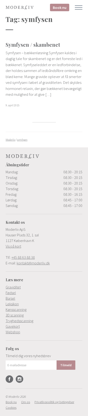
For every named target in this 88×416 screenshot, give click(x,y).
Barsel (10, 298)
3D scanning (15, 315)
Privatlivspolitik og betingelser (54, 402)
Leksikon (12, 304)
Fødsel (11, 292)
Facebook (9, 379)
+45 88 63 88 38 (23, 257)
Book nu (59, 7)
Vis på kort (13, 246)
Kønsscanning (16, 309)
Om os (25, 402)
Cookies (11, 407)
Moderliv (20, 7)
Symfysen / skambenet (33, 44)
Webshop (13, 332)
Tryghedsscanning (19, 320)
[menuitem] (44, 287)
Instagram (19, 379)
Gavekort (13, 326)
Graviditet (13, 287)
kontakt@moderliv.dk (33, 263)
